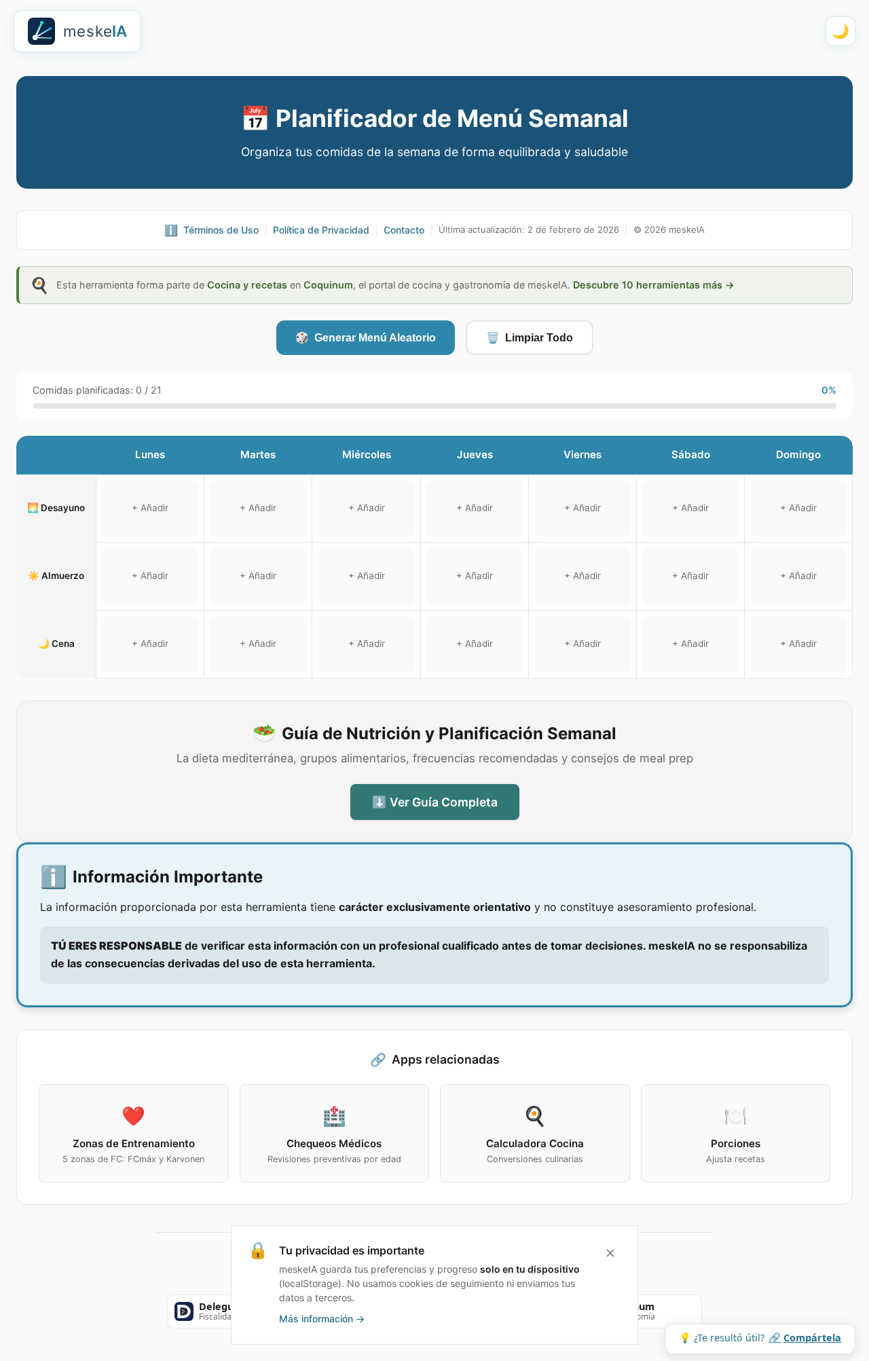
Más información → (322, 1318)
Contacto (404, 230)
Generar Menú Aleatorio (365, 338)
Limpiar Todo (529, 338)
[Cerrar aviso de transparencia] (610, 1253)
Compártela (805, 1337)
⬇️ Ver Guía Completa (435, 802)
